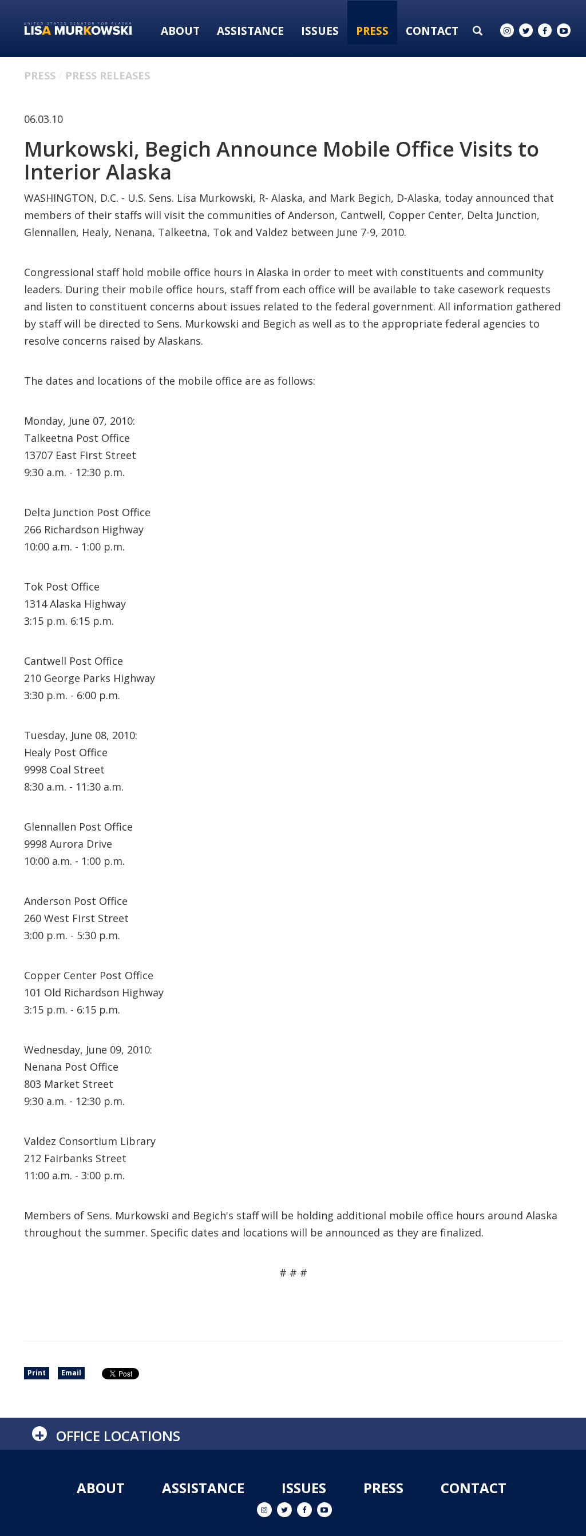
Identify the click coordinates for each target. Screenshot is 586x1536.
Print (36, 1373)
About (180, 30)
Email (71, 1373)
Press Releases (107, 75)
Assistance (250, 30)
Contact (432, 30)
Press (372, 30)
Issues (320, 30)
